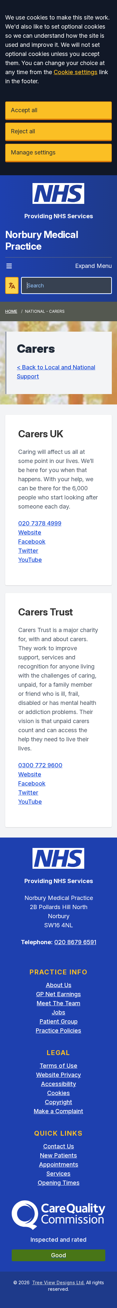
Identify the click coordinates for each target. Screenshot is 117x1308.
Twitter (28, 550)
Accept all (24, 110)
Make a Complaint (58, 1111)
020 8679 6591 (75, 942)
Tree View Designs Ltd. (58, 1282)
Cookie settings (76, 72)
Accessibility (58, 1083)
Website (29, 532)
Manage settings (33, 152)
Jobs (58, 1012)
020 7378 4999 (39, 523)
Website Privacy (58, 1074)
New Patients (58, 1155)
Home (11, 311)
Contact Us (58, 1146)
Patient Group (59, 1021)
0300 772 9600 (40, 765)
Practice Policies (58, 1030)
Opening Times (59, 1182)
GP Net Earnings (58, 994)
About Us (59, 985)
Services (58, 1173)
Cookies (58, 1093)
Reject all (23, 131)
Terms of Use (58, 1065)
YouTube (30, 559)
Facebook (32, 541)
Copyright (58, 1102)
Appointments (58, 1164)
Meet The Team (58, 1003)
